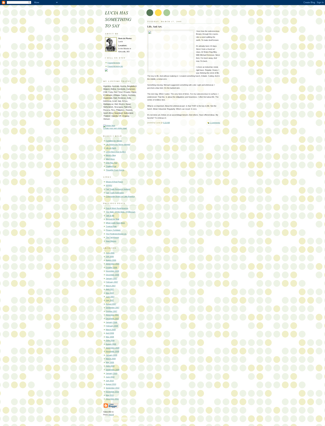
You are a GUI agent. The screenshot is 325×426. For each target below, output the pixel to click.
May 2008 (110, 337)
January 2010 (111, 373)
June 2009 (110, 366)
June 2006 (110, 253)
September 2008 (112, 348)
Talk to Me (110, 216)
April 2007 (110, 289)
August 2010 (111, 384)
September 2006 (112, 264)
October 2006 (111, 267)
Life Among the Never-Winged (118, 144)
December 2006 (112, 275)
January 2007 (111, 278)
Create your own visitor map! (115, 128)
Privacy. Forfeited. (113, 230)
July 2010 (110, 381)
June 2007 (110, 297)
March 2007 (111, 286)
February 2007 (112, 282)
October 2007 (111, 311)
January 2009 (111, 355)
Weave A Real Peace (114, 182)
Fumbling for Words (114, 141)
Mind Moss (110, 159)
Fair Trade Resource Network (118, 189)
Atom (111, 415)
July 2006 (110, 256)
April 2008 (110, 333)
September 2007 (112, 308)
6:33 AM (166, 123)
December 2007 (112, 319)
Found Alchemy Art (115, 66)
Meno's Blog (111, 155)
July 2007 (110, 300)
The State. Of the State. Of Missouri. (121, 212)
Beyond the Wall (112, 219)
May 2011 (110, 395)
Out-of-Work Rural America (117, 208)
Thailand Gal (111, 166)
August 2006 (111, 260)
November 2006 (112, 271)
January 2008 (111, 322)
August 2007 (111, 304)
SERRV (109, 185)
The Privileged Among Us (116, 234)
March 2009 (111, 359)
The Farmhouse (112, 237)
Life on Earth (111, 148)
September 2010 (112, 388)
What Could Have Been (115, 223)
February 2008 (112, 326)
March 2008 (111, 330)
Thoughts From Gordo (115, 170)
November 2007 (112, 315)
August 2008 (111, 344)
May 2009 (110, 362)
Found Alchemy (113, 63)
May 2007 (110, 293)
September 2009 (112, 370)
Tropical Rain (111, 226)
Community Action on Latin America (120, 196)
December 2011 (112, 399)
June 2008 (110, 340)
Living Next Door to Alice (116, 152)
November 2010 (112, 392)
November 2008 (112, 351)
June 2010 (110, 377)
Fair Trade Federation (115, 193)
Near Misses (111, 241)
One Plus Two (111, 163)
